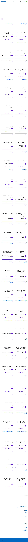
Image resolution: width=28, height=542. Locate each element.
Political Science (4, 352)
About (26, 512)
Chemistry (16, 199)
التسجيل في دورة (21, 39)
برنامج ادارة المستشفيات (21, 32)
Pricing (26, 516)
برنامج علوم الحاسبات (20, 142)
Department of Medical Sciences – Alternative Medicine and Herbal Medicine (20, 310)
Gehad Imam (7, 36)
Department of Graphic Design (7, 232)
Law (5, 407)
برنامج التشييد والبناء (20, 124)
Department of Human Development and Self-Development (20, 271)
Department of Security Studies (21, 366)
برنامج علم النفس (7, 160)
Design (5, 237)
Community (25, 533)
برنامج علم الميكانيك (20, 160)
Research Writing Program (7, 69)
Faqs (26, 524)
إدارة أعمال (3, 36)
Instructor (25, 523)
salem (21, 36)
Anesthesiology (7, 270)
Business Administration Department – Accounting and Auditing (20, 479)
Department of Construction (7, 142)
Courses (26, 520)
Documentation (25, 530)
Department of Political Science (7, 366)
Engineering (22, 128)
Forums (26, 529)
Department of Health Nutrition (20, 402)
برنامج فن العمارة (7, 124)
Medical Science (4, 276)
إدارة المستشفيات (18, 36)
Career (26, 513)
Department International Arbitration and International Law (20, 441)
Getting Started (3, 1)
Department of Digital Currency (7, 213)
